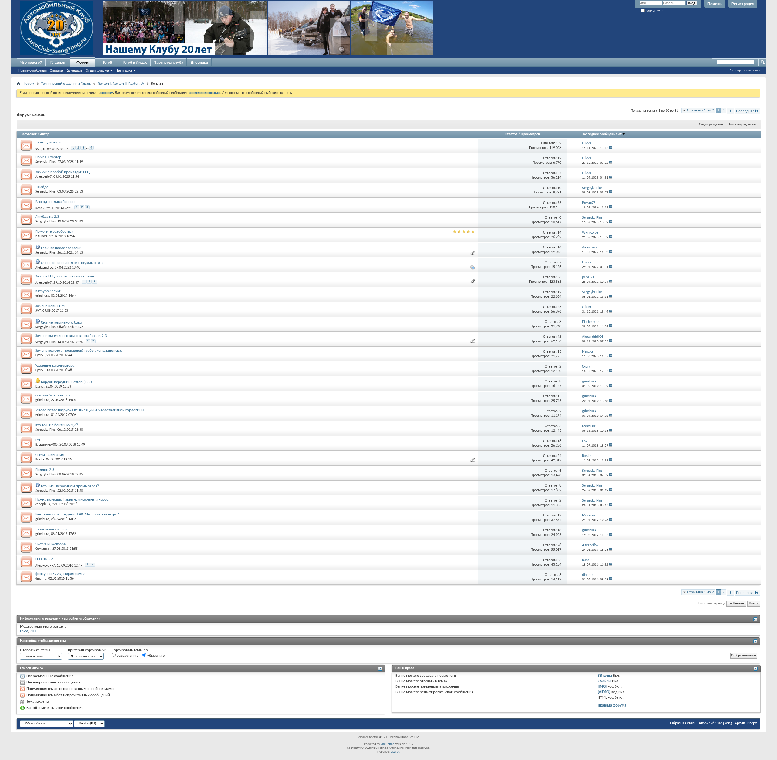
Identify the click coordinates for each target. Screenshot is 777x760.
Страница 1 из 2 (700, 110)
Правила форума (612, 705)
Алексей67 (43, 177)
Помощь (714, 4)
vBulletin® (388, 744)
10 (559, 188)
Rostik (39, 208)
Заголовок (29, 134)
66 (559, 277)
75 (559, 203)
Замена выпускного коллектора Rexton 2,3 (71, 336)
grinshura (42, 296)
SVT (38, 149)
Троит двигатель (48, 142)
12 (559, 158)
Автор (44, 134)
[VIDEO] (604, 692)
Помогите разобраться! (55, 232)
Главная (57, 62)
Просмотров (530, 134)
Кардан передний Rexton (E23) (66, 382)
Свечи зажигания (49, 455)
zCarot (395, 752)
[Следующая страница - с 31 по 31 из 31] (730, 111)
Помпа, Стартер (48, 157)
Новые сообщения (32, 70)
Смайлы (604, 681)
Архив (740, 723)
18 (559, 441)
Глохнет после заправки (61, 248)
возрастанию (127, 656)
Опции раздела (710, 124)
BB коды (605, 676)
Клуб (107, 62)
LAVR (24, 631)
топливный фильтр (51, 529)
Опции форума (97, 70)
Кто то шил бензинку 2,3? (56, 425)
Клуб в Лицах (135, 62)
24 (559, 173)
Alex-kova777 (45, 565)
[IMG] (602, 687)
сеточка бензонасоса (52, 395)
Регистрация (742, 4)
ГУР (38, 440)
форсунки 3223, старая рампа (60, 574)
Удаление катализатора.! (55, 366)
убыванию (155, 656)
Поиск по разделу (740, 124)
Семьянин (42, 549)
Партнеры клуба (168, 62)
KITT (33, 631)
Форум (82, 62)
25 (559, 307)
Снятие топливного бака (61, 322)
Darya (39, 387)
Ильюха (41, 236)
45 (559, 337)
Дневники (199, 62)
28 (559, 545)
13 (559, 352)
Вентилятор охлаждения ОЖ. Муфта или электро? (77, 514)
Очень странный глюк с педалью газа (72, 263)
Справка (56, 70)
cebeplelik (42, 504)
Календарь (74, 70)
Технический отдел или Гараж (66, 84)
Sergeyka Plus (45, 162)
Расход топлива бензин (55, 202)
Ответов (511, 134)
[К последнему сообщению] (610, 148)
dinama (40, 578)
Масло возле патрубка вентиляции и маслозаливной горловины (89, 410)
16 (559, 247)
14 (559, 233)
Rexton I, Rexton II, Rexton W (121, 84)
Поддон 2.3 (44, 470)
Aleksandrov (44, 267)
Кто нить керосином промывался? (70, 486)
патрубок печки (48, 291)
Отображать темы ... (37, 650)
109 (558, 143)
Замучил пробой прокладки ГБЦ (62, 172)
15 (559, 396)
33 (559, 560)
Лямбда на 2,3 (47, 217)
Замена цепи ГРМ (50, 306)
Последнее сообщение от (602, 134)
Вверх (753, 603)
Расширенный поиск (744, 70)
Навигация (124, 70)
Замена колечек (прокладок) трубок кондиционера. (78, 351)
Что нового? (31, 62)
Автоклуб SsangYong (715, 723)
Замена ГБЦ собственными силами (64, 276)
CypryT (40, 355)
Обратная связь (683, 723)
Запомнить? (654, 10)
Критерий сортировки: (87, 650)
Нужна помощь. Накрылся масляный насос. (72, 500)
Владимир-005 (46, 445)
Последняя (745, 111)
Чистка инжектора (50, 544)
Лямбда (41, 187)
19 (559, 515)
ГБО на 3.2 (44, 559)
